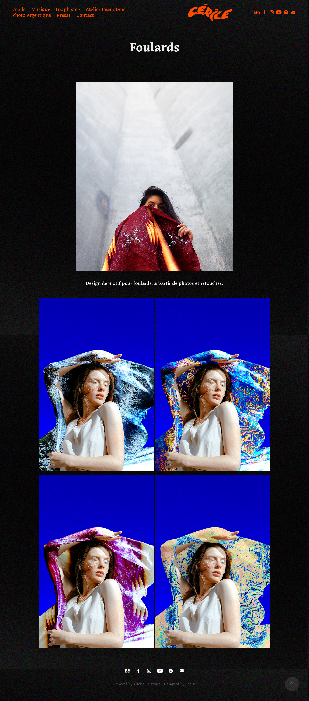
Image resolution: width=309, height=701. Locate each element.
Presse (64, 15)
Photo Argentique (31, 15)
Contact (85, 15)
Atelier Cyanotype (106, 9)
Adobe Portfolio (147, 684)
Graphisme (68, 9)
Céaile (19, 9)
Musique (40, 9)
